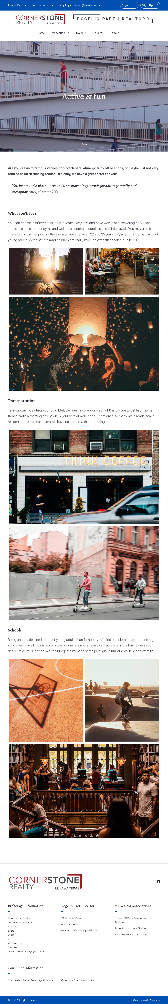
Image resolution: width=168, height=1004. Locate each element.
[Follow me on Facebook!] (105, 5)
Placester (154, 1000)
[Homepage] (40, 18)
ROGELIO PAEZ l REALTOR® (113, 19)
